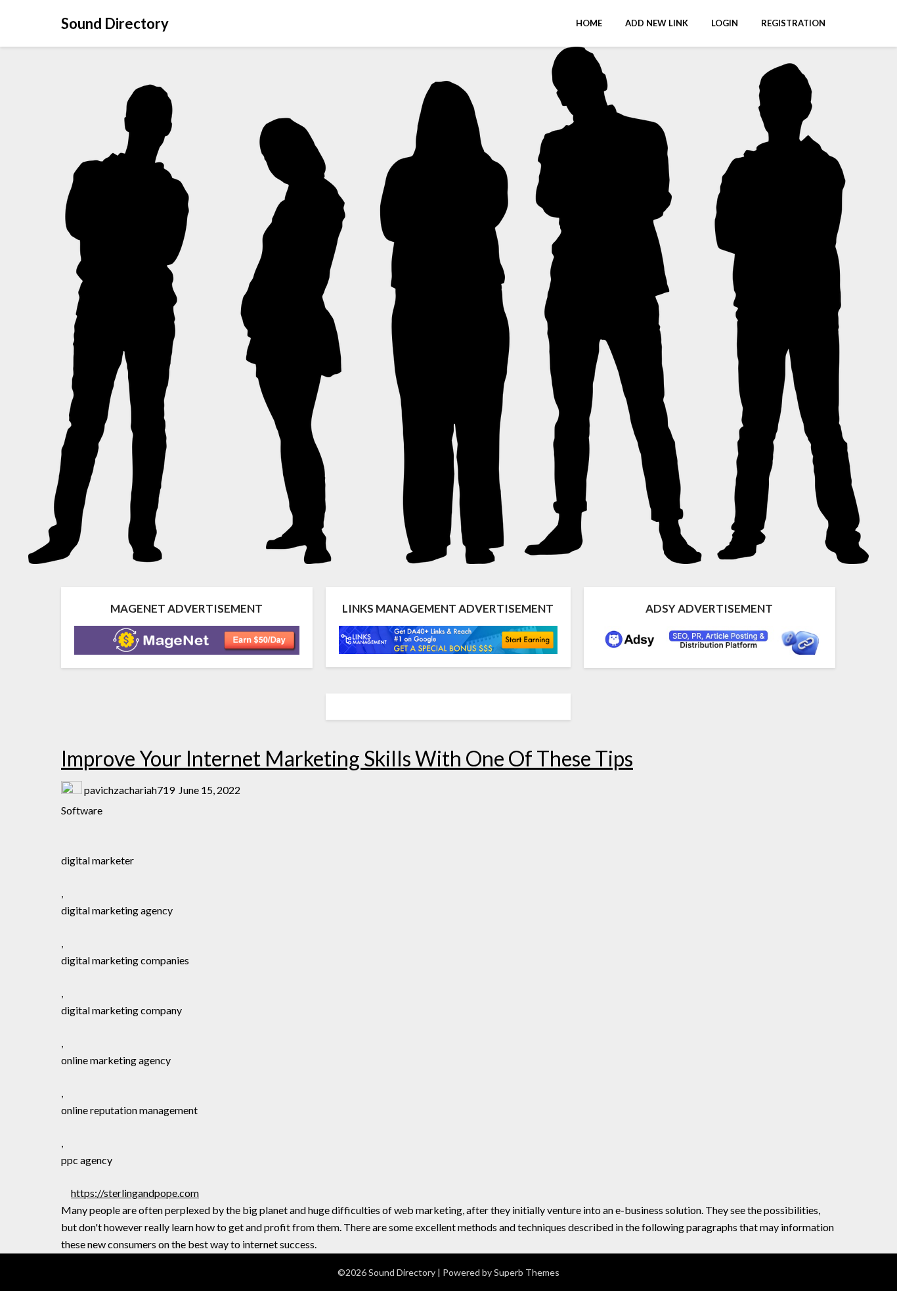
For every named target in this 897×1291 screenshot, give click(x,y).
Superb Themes (526, 1272)
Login (724, 23)
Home (589, 23)
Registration (793, 23)
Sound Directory (115, 23)
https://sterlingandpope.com (135, 1192)
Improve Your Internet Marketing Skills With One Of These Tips (347, 758)
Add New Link (656, 23)
